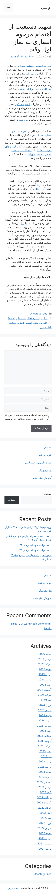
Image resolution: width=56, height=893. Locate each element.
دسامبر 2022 (44, 782)
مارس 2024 (45, 710)
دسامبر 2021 (44, 843)
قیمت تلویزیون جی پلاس (38, 462)
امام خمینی (25, 88)
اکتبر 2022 (46, 792)
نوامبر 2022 (45, 787)
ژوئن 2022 (46, 812)
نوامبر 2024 (45, 679)
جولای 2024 (45, 694)
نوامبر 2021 (45, 848)
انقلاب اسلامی (22, 104)
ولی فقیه (23, 119)
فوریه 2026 (45, 653)
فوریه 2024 (45, 715)
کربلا (39, 185)
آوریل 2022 (45, 823)
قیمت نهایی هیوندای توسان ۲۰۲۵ (34, 545)
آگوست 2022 (44, 802)
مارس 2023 (45, 766)
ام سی (46, 7)
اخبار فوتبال (45, 470)
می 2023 (46, 756)
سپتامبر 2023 (44, 735)
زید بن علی (32, 73)
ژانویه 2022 (45, 838)
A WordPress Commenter (36, 623)
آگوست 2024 (44, 689)
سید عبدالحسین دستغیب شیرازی (34, 65)
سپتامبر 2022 (44, 797)
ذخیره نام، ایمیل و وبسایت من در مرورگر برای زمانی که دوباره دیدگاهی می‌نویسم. (26, 416)
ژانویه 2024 (45, 720)
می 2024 (46, 700)
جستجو (48, 493)
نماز (22, 223)
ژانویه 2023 (45, 776)
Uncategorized (38, 313)
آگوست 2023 (44, 741)
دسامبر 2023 (44, 725)
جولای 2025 (45, 664)
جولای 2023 (45, 746)
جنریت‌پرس (13, 888)
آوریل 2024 (45, 705)
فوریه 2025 (45, 669)
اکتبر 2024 (46, 684)
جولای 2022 (45, 807)
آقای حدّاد (40, 188)
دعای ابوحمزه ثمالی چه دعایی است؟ (27, 318)
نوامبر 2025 (45, 659)
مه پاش (47, 447)
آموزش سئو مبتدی (42, 477)
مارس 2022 (45, 828)
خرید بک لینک (44, 454)
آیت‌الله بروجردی (43, 88)
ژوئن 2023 (45, 751)
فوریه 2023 (45, 771)
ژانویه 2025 (45, 674)
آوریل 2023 (45, 761)
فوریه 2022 (45, 833)
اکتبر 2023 (46, 730)
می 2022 (46, 817)
